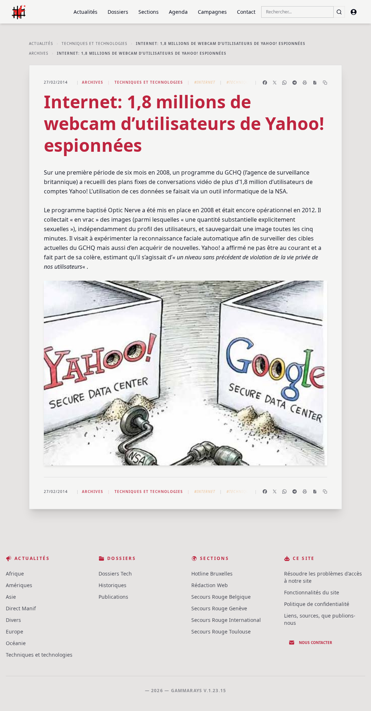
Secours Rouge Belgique (221, 596)
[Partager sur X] (274, 82)
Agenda (178, 11)
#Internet (204, 82)
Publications (113, 596)
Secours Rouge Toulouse (221, 631)
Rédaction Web (209, 585)
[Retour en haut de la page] (355, 695)
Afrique (15, 573)
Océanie (16, 643)
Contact (246, 11)
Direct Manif (21, 608)
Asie (11, 596)
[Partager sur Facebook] (265, 82)
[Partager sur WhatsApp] (284, 82)
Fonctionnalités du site (311, 592)
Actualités (85, 11)
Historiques (112, 585)
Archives (38, 53)
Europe (14, 631)
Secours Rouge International (226, 619)
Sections (148, 11)
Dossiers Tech (115, 573)
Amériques (19, 585)
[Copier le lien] (325, 82)
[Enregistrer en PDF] (315, 82)
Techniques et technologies (94, 43)
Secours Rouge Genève (219, 608)
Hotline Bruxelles (212, 573)
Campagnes (212, 11)
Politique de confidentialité (316, 604)
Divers (13, 619)
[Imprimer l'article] (305, 82)
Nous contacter (315, 642)
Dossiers (118, 11)
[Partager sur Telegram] (294, 82)
